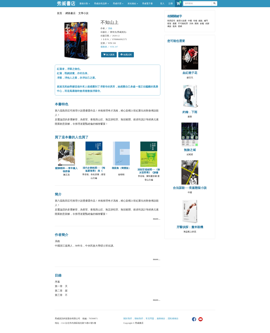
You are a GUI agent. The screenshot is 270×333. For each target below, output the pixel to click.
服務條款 (161, 318)
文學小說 (83, 13)
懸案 (175, 23)
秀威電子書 (147, 3)
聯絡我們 (139, 318)
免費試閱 (127, 54)
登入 (162, 3)
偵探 (207, 23)
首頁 (59, 13)
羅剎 (197, 23)
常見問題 (150, 318)
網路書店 (70, 13)
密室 (169, 23)
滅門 (206, 21)
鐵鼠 (200, 21)
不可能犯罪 (183, 23)
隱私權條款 (173, 318)
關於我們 (127, 318)
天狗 (191, 23)
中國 (190, 21)
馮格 (110, 28)
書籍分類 (83, 3)
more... (156, 218)
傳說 (169, 26)
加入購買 (109, 54)
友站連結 (132, 3)
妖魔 (202, 23)
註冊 (171, 3)
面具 (175, 26)
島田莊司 (171, 21)
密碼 (180, 26)
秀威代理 (117, 3)
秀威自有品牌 (100, 3)
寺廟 (195, 21)
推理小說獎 (181, 21)
